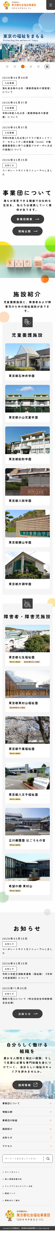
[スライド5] (38, 66)
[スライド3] (23, 66)
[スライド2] (15, 66)
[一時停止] (47, 66)
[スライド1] (7, 66)
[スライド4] (31, 66)
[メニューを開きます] (50, 5)
